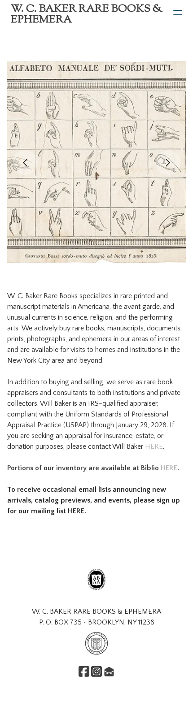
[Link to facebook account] (84, 671)
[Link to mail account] (109, 671)
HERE (154, 446)
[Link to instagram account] (96, 671)
